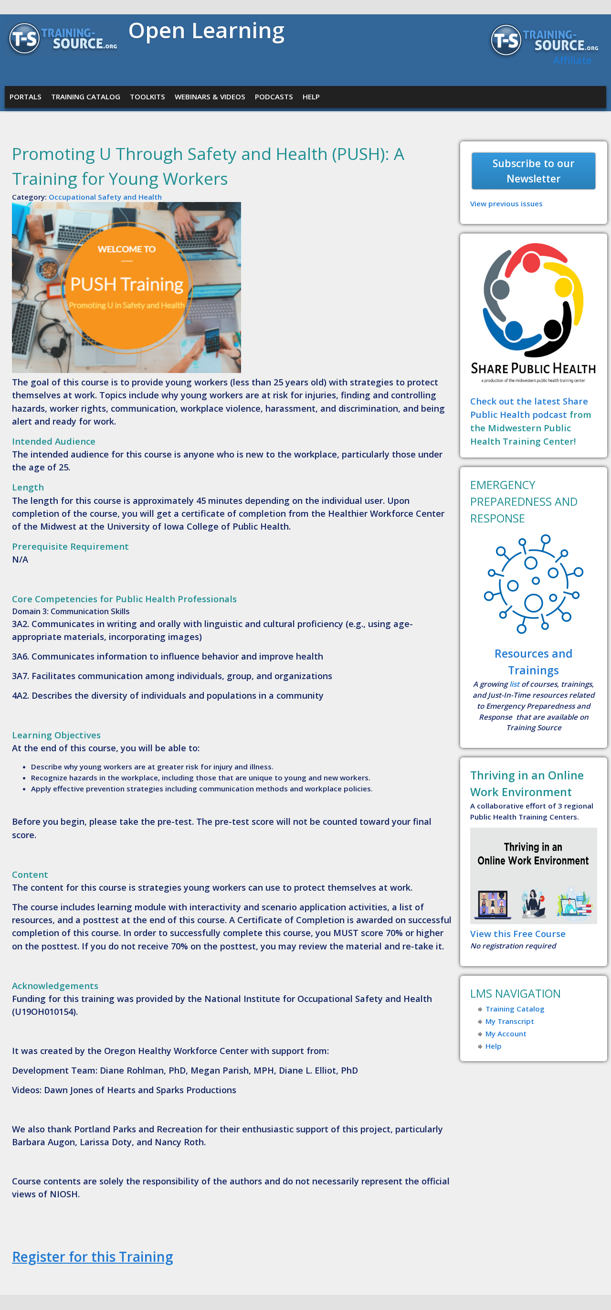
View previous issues (506, 203)
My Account (506, 1033)
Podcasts (274, 96)
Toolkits (147, 96)
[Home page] (62, 53)
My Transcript (509, 1021)
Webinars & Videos (210, 96)
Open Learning (206, 29)
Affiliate (572, 60)
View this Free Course (518, 933)
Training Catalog (85, 96)
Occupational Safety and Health (105, 197)
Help (311, 96)
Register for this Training (92, 1256)
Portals (26, 96)
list (514, 684)
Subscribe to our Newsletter (534, 170)
